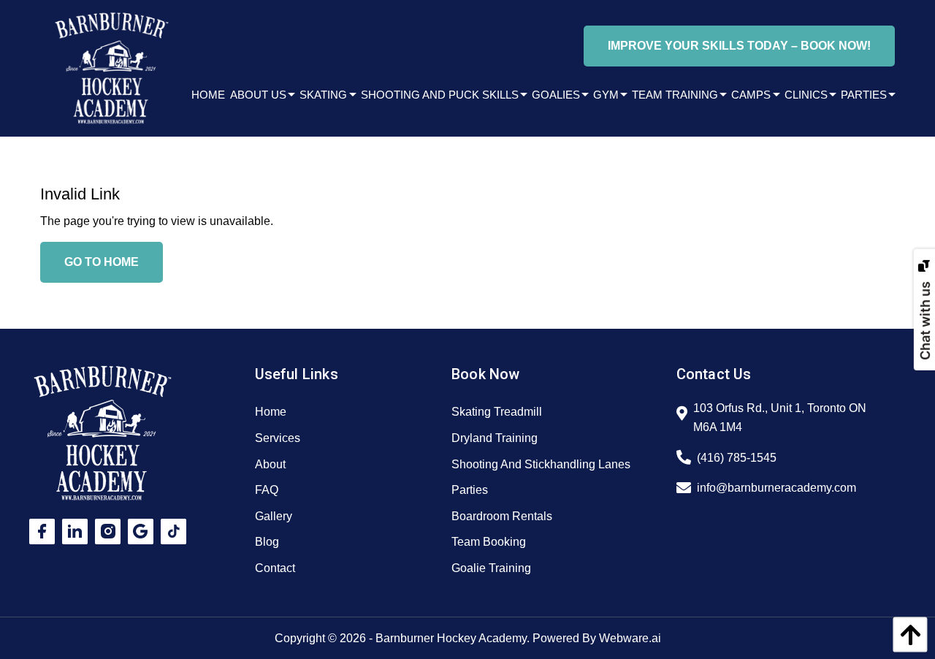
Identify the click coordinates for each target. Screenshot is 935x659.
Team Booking (488, 542)
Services (277, 438)
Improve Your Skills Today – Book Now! (739, 45)
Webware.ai (630, 638)
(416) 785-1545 (736, 458)
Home (270, 411)
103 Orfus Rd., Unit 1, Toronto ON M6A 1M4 (779, 417)
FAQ (266, 490)
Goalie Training (491, 568)
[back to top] (906, 634)
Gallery (273, 516)
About (270, 464)
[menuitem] (205, 94)
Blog (267, 542)
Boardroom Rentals (501, 516)
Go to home (101, 262)
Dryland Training (494, 438)
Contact (275, 568)
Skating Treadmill (496, 411)
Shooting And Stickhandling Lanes (540, 464)
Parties (469, 490)
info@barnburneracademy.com (776, 487)
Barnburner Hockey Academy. (452, 638)
